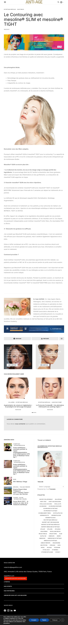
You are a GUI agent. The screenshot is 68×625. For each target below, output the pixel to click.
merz (59, 536)
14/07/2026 (18, 409)
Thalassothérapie (25, 487)
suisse (50, 547)
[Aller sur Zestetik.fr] (50, 464)
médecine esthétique (55, 538)
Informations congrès (20, 499)
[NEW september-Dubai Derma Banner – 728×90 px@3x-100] (34, 329)
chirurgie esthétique (51, 508)
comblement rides (45, 513)
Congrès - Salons (18, 497)
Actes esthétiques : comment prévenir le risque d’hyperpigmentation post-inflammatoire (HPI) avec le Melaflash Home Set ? (21, 452)
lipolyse (43, 536)
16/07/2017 (6, 29)
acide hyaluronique (46, 499)
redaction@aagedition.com (13, 567)
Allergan (59, 499)
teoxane (57, 547)
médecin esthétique (51, 540)
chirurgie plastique (50, 510)
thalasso (46, 549)
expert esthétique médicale (51, 524)
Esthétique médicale (10, 9)
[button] (32, 412)
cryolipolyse (58, 513)
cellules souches (46, 504)
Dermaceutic (45, 515)
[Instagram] (8, 610)
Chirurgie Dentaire (55, 506)
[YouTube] (15, 610)
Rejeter (44, 620)
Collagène (11, 402)
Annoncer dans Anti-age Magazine (15, 595)
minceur (42, 538)
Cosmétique (16, 444)
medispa (51, 536)
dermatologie (56, 515)
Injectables (20, 9)
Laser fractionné (57, 402)
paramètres (7, 623)
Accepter (33, 620)
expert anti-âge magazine (51, 522)
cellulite (58, 504)
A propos (7, 581)
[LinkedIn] (12, 610)
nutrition (44, 545)
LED (61, 533)
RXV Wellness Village (20, 481)
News (14, 479)
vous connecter (20, 424)
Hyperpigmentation (19, 445)
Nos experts (8, 586)
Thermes (55, 549)
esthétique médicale (50, 520)
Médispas (15, 487)
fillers (50, 529)
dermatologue (51, 517)
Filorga (58, 529)
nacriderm (56, 543)
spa (59, 545)
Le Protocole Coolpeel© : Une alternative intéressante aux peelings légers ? (50, 406)
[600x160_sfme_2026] (34, 42)
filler (43, 529)
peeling (53, 545)
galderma (44, 531)
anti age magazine (55, 501)
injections (53, 533)
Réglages (55, 620)
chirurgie (43, 506)
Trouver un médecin (44, 440)
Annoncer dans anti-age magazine (15, 578)
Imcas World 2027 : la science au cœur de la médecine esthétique (20, 502)
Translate (52, 489)
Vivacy (58, 552)
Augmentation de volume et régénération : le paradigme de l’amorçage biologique (18, 406)
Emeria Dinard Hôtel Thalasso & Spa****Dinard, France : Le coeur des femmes (21, 491)
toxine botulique (47, 552)
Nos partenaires (9, 590)
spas (43, 547)
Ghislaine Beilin (55, 531)
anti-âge (43, 501)
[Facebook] (5, 610)
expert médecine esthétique (51, 526)
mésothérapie (46, 543)
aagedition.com (9, 576)
